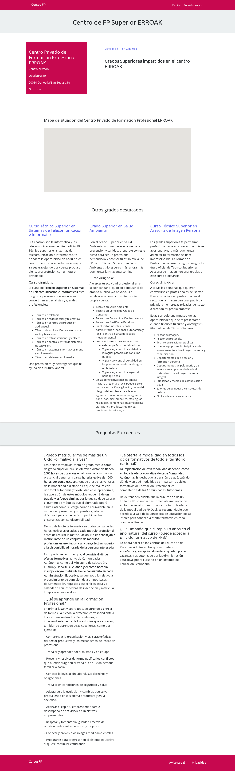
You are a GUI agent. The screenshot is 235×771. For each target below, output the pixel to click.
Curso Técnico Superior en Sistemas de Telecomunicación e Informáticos (56, 230)
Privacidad (199, 762)
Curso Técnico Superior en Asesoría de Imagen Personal (175, 228)
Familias (176, 5)
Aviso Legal (177, 762)
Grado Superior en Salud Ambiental (111, 228)
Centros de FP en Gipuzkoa (121, 49)
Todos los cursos (193, 5)
